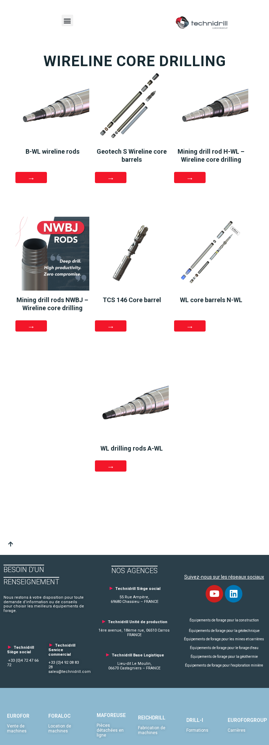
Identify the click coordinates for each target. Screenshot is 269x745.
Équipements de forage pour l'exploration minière (224, 665)
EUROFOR (18, 716)
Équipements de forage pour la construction (224, 620)
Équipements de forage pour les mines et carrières (224, 639)
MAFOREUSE (111, 715)
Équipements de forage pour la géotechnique (224, 631)
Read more (110, 326)
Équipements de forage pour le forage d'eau (224, 648)
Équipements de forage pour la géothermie (224, 657)
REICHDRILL (151, 717)
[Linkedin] (233, 594)
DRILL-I (194, 720)
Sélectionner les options (31, 177)
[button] (67, 20)
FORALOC (59, 716)
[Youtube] (214, 594)
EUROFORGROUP (247, 720)
